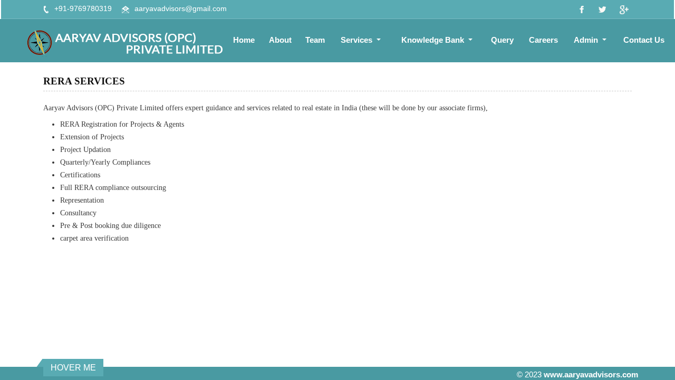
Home (244, 39)
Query (502, 39)
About (280, 39)
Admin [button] (587, 39)
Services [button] (357, 39)
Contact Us (643, 39)
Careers (543, 39)
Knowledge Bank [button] (433, 39)
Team (315, 39)
